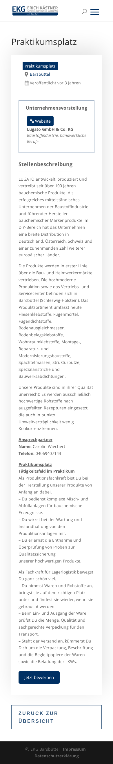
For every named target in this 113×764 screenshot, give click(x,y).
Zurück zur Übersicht (39, 717)
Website (43, 121)
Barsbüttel (40, 74)
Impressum (74, 749)
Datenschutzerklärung (56, 755)
